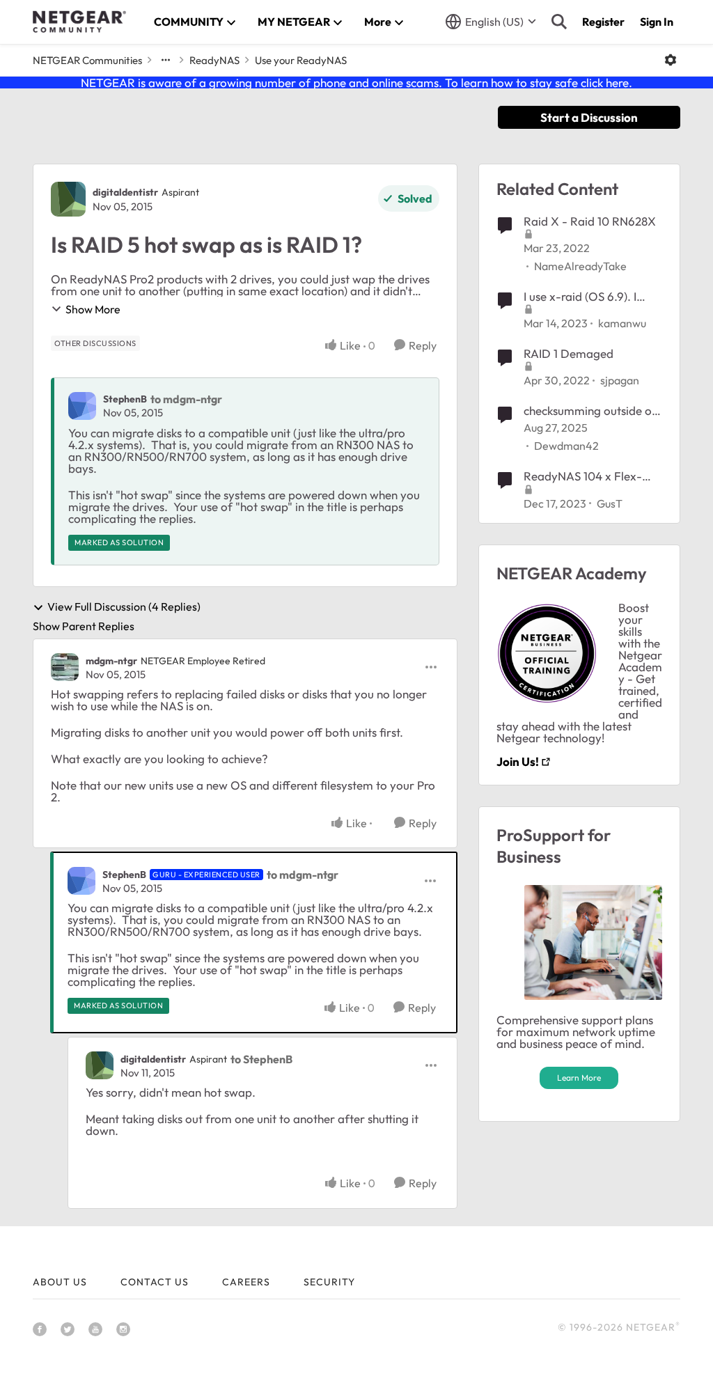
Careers (246, 1282)
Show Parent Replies (83, 626)
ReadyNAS (214, 60)
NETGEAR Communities (87, 60)
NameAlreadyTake (580, 266)
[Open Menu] (670, 60)
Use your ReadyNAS (301, 60)
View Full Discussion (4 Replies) (124, 607)
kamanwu (622, 323)
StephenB (125, 399)
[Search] (559, 21)
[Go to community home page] (79, 21)
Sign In (656, 22)
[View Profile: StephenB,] (82, 406)
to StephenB (261, 1059)
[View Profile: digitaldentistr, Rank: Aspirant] (68, 199)
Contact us (154, 1282)
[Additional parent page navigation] (165, 60)
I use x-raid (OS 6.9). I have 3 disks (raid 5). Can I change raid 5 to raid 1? (591, 296)
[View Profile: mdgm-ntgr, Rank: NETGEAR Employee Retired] (65, 667)
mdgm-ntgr (111, 661)
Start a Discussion (589, 117)
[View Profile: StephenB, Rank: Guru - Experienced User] (81, 881)
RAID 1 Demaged (568, 353)
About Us (60, 1282)
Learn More (579, 1077)
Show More (92, 309)
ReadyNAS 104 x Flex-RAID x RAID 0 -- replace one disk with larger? (590, 476)
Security (329, 1282)
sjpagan (619, 380)
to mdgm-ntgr (186, 399)
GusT (609, 503)
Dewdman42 (566, 445)
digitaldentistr (125, 192)
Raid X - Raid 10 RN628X (590, 221)
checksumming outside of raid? (590, 410)
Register (603, 22)
